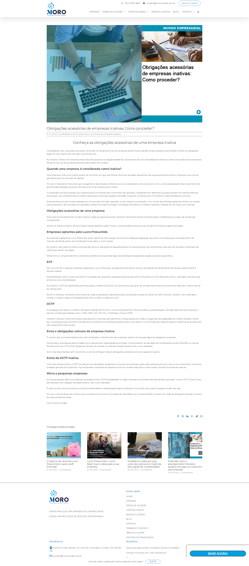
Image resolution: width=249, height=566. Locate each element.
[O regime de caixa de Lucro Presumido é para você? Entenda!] (64, 433)
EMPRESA (131, 501)
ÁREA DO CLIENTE (135, 533)
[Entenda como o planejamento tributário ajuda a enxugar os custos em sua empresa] (185, 433)
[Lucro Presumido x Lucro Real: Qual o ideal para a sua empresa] (104, 433)
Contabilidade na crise (67, 134)
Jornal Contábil (60, 403)
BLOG (129, 519)
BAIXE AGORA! (218, 553)
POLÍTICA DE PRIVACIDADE (140, 537)
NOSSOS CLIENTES (135, 514)
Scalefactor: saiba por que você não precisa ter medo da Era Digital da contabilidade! (144, 464)
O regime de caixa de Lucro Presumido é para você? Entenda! (62, 464)
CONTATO (131, 524)
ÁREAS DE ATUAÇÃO (136, 505)
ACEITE (152, 561)
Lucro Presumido (96, 134)
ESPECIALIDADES (135, 510)
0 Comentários (65, 470)
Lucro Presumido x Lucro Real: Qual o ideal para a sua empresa (103, 464)
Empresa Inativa (82, 134)
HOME (129, 496)
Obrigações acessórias (112, 134)
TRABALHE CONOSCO (137, 528)
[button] (198, 12)
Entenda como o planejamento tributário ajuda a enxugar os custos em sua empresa (185, 465)
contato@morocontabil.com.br (67, 556)
